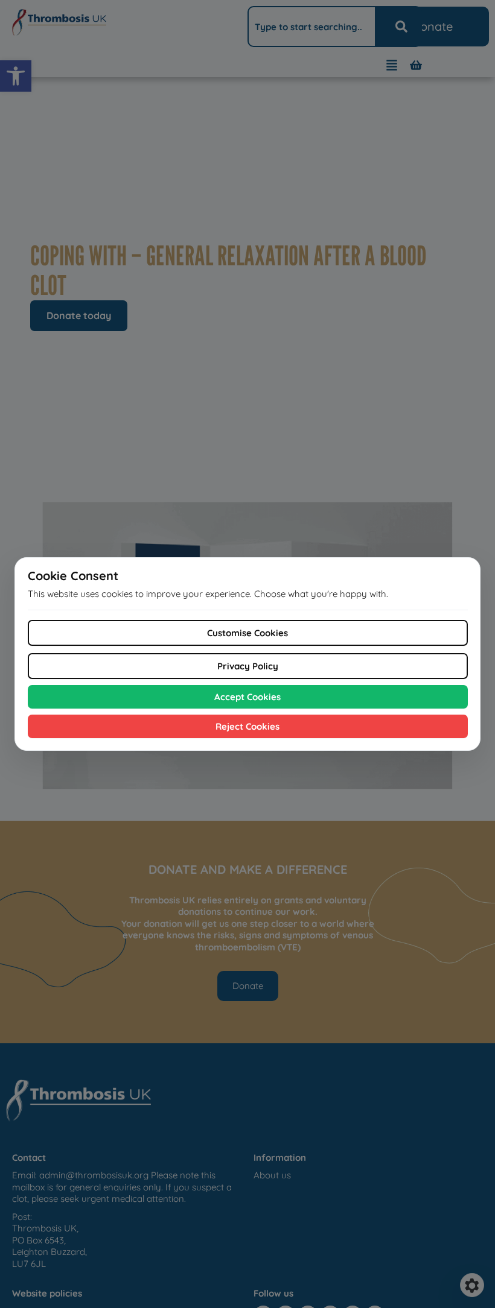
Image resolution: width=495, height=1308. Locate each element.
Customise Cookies (247, 633)
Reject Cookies (247, 726)
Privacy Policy (247, 666)
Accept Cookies (247, 697)
